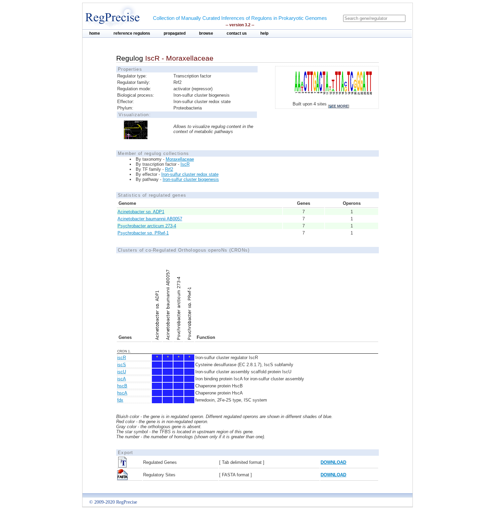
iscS (121, 364)
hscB (122, 385)
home (94, 33)
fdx (120, 400)
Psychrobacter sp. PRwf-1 (143, 232)
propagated (175, 33)
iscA (121, 378)
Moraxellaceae (180, 159)
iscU (121, 371)
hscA (122, 392)
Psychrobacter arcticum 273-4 (147, 225)
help (264, 33)
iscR (121, 357)
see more (338, 106)
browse (206, 33)
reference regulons (131, 33)
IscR (185, 164)
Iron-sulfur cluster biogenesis (191, 179)
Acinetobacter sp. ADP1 (141, 211)
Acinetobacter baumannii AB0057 (150, 218)
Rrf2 (169, 169)
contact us (237, 33)
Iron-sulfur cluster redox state (190, 174)
